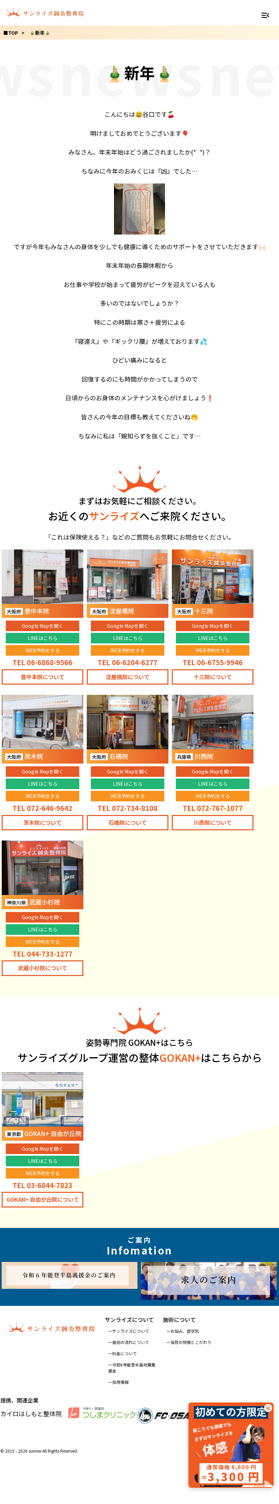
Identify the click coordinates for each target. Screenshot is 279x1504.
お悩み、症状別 (184, 1331)
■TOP (10, 32)
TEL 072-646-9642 (42, 808)
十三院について (213, 677)
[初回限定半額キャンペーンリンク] (231, 1445)
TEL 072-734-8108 (128, 808)
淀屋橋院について (127, 677)
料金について (124, 1353)
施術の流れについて (130, 1342)
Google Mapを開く (42, 625)
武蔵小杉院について (42, 968)
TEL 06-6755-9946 (213, 662)
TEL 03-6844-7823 (42, 1185)
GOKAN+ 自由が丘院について (42, 1199)
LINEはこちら (43, 638)
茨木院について (42, 822)
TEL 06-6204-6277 (128, 662)
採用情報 (120, 1382)
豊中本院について (42, 677)
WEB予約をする (43, 650)
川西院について (213, 822)
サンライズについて (130, 1331)
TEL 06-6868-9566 (42, 662)
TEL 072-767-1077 (213, 808)
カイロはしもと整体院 (31, 1413)
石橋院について (128, 822)
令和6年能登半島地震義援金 (131, 1368)
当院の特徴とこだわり (190, 1342)
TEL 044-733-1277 (42, 954)
